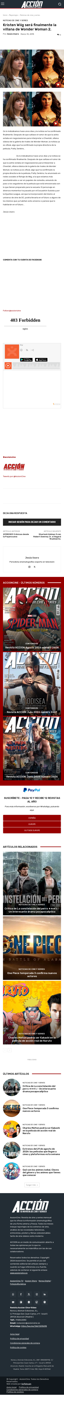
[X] (34, 566)
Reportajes (13, 15)
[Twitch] (37, 1302)
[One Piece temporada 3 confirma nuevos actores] (32, 948)
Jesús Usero (13, 34)
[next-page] (9, 1050)
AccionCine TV (16, 1281)
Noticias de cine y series (30, 15)
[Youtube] (13, 1302)
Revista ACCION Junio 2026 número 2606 (32, 776)
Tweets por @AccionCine (14, 476)
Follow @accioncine (12, 311)
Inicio (5, 15)
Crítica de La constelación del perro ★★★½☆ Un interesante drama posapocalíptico (32, 910)
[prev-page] (5, 1050)
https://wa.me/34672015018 (34, 1326)
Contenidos (31, 644)
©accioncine (9, 457)
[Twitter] (29, 1294)
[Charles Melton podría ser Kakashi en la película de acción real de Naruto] (32, 1012)
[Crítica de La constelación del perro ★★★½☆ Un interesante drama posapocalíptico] (32, 883)
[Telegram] (29, 1302)
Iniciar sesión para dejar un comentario (32, 522)
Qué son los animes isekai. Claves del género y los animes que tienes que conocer (41, 1172)
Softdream (26, 1384)
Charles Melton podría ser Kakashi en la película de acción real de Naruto (32, 1039)
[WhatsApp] (13, 1294)
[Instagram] (29, 566)
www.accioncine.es (19, 1273)
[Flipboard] (21, 1302)
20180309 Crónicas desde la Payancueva (16, 535)
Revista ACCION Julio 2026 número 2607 (32, 712)
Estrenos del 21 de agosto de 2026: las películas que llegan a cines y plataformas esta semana (41, 1152)
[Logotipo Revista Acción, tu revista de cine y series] (32, 4)
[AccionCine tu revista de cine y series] (32, 1205)
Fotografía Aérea (18, 1284)
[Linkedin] (45, 1294)
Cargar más (31, 1185)
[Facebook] (21, 1294)
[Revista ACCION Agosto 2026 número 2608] (32, 619)
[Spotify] (45, 1302)
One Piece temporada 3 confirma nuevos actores (32, 975)
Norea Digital (45, 1281)
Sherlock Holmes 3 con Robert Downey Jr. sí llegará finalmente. (47, 536)
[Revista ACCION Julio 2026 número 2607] (32, 684)
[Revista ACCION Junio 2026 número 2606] (32, 748)
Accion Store (31, 1281)
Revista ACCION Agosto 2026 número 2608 (32, 647)
